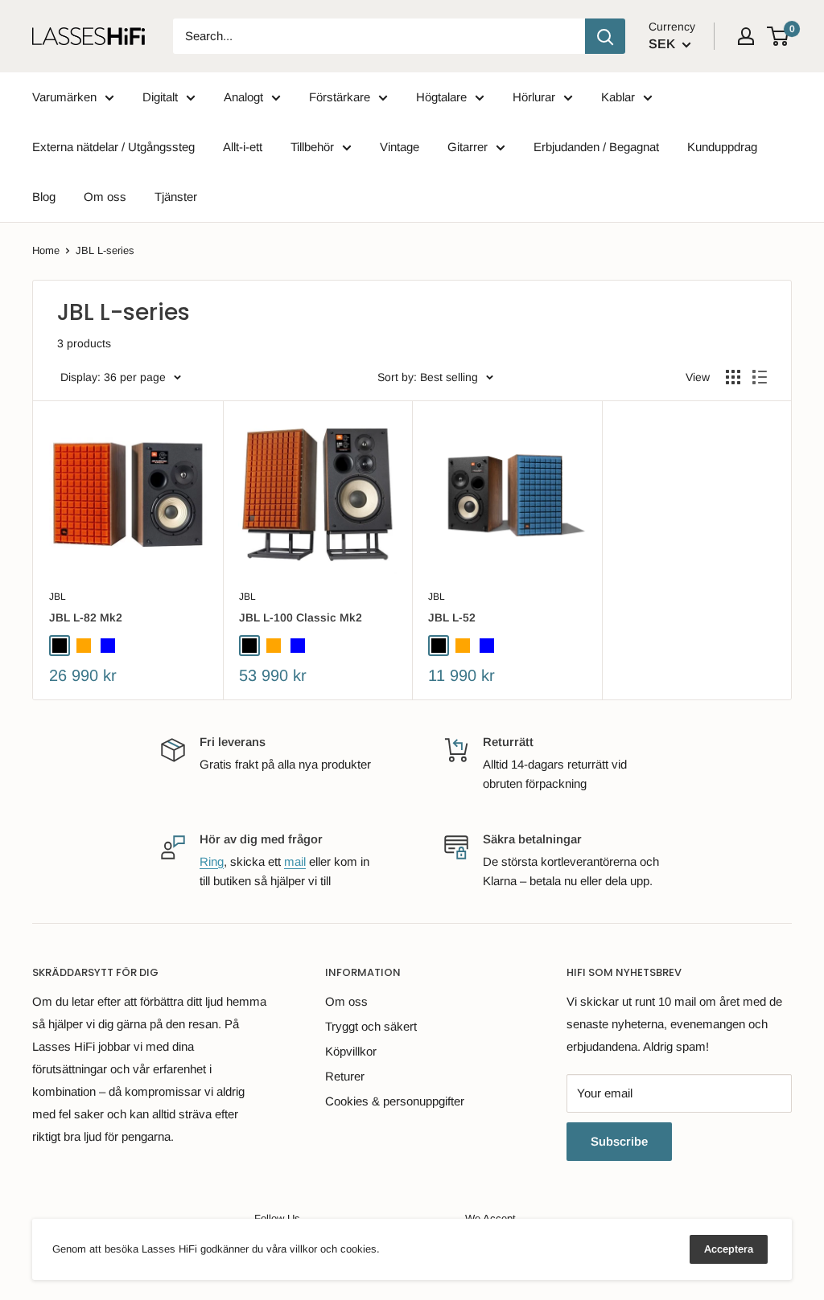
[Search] (605, 36)
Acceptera (728, 1249)
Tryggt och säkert (371, 1026)
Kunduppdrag (722, 147)
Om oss (105, 196)
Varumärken (64, 97)
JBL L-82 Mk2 (85, 617)
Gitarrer (467, 147)
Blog (44, 196)
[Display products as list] (759, 377)
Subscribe (619, 1141)
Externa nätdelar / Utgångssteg (113, 147)
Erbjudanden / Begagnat (596, 147)
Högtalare (441, 97)
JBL (57, 596)
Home (46, 250)
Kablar (618, 97)
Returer (345, 1076)
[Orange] (83, 645)
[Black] (59, 645)
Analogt (243, 97)
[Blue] (108, 645)
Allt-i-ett (242, 147)
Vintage (399, 147)
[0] (778, 36)
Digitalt (160, 97)
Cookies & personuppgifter (394, 1101)
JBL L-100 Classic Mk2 (300, 617)
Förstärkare (339, 97)
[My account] (746, 36)
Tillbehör (312, 147)
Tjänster (175, 196)
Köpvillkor (351, 1051)
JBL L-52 (452, 617)
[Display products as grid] (733, 377)
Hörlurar (534, 97)
